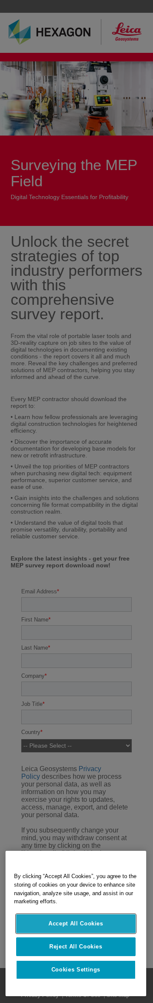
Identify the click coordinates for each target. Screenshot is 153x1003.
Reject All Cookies (75, 946)
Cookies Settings (76, 969)
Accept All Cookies (75, 923)
